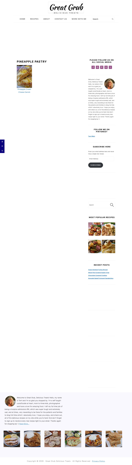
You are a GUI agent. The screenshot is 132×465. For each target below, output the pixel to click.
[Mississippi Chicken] (108, 229)
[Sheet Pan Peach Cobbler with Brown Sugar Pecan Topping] (93, 439)
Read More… (24, 424)
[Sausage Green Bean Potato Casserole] (95, 247)
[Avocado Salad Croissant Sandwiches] (73, 439)
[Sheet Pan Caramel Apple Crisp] (32, 439)
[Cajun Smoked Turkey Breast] (12, 439)
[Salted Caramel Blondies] (114, 439)
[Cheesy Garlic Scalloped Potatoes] (108, 247)
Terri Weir (91, 136)
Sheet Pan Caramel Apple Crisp (98, 272)
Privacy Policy (98, 461)
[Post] (2, 151)
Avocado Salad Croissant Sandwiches (100, 278)
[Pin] (2, 146)
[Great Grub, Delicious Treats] (66, 14)
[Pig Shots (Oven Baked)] (95, 229)
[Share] (2, 142)
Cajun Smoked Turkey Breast (98, 269)
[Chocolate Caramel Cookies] (52, 439)
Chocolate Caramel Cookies (97, 275)
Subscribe (96, 165)
